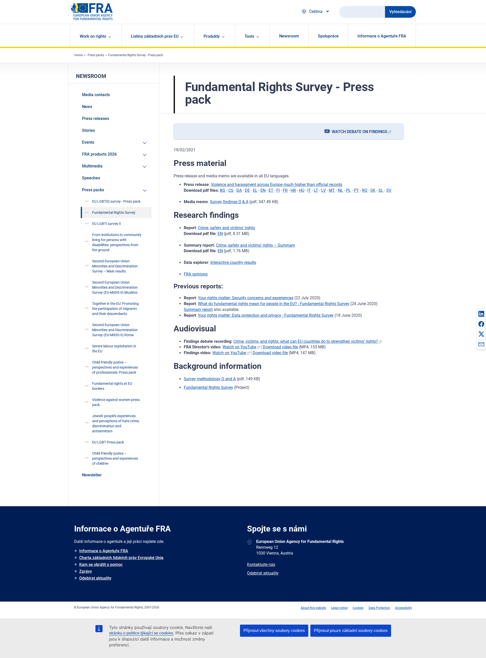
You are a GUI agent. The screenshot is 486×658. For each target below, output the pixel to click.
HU (301, 190)
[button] (481, 314)
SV (388, 190)
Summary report (198, 309)
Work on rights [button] (93, 36)
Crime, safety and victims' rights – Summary (255, 245)
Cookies (358, 608)
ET (271, 190)
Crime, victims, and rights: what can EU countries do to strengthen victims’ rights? (305, 341)
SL (380, 190)
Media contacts (96, 94)
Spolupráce (328, 36)
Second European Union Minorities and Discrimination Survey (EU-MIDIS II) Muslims (115, 287)
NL (340, 190)
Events (88, 142)
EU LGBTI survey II (106, 224)
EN (263, 190)
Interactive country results (233, 262)
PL (348, 190)
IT (309, 190)
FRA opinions (196, 274)
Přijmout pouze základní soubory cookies (351, 630)
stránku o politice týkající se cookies (141, 633)
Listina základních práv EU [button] (154, 36)
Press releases (95, 118)
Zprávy (85, 571)
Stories (88, 130)
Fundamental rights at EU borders (112, 386)
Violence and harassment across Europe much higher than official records (276, 184)
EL (255, 190)
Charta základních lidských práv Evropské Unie (121, 557)
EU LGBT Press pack (108, 442)
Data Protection (379, 608)
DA (239, 190)
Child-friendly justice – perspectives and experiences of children (115, 458)
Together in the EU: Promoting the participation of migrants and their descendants (115, 309)
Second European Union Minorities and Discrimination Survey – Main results (115, 266)
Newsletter (92, 475)
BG (222, 190)
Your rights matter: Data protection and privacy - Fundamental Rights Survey (266, 315)
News (87, 106)
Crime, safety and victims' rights (226, 227)
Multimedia (92, 166)
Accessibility (403, 608)
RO (364, 190)
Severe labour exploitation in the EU (114, 348)
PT (356, 190)
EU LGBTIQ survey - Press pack (116, 201)
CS (230, 190)
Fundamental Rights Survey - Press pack (135, 55)
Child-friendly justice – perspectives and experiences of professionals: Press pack (115, 367)
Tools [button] (249, 36)
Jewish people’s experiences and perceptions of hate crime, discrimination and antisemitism (115, 423)
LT (316, 190)
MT (332, 190)
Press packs (96, 55)
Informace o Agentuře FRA (381, 36)
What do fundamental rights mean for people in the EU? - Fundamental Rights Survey (273, 303)
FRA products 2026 (99, 154)
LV (323, 190)
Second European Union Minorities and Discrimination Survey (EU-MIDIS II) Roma (115, 330)
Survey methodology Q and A (210, 378)
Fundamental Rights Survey (208, 387)
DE (247, 190)
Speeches (91, 178)
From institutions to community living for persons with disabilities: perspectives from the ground (116, 242)
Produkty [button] (212, 36)
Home (78, 55)
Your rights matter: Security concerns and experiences (245, 297)
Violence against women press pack (116, 402)
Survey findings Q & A (229, 201)
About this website (313, 608)
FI (278, 190)
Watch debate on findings (359, 131)
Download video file (280, 347)
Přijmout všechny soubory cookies (274, 630)
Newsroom (289, 36)
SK (372, 190)
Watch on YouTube (239, 347)
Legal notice (339, 608)
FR (285, 190)
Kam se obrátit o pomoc (101, 564)
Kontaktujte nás (261, 564)
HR (293, 190)
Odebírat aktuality (95, 578)
